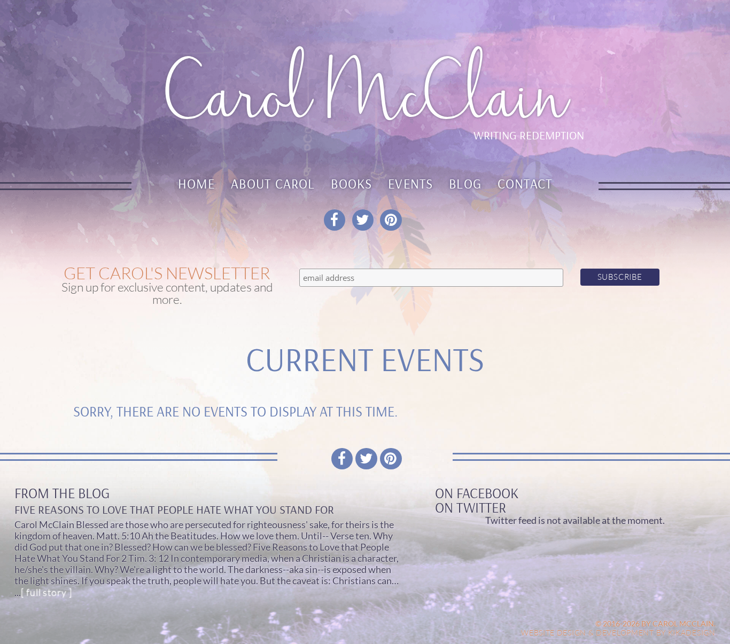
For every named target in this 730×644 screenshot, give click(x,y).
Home (196, 183)
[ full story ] (46, 592)
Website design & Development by (618, 632)
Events (410, 183)
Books (351, 183)
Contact (525, 183)
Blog (465, 183)
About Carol (273, 183)
